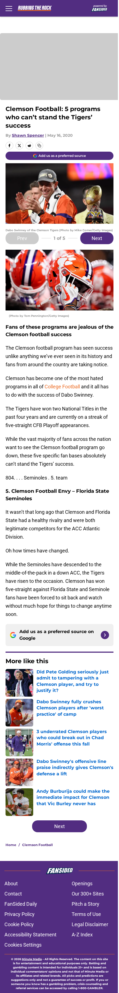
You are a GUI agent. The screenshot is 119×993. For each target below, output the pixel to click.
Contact (13, 894)
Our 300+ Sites (88, 894)
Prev (22, 238)
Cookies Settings (23, 945)
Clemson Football (37, 845)
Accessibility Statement (30, 934)
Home (11, 845)
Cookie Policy (19, 924)
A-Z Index (82, 934)
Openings (82, 883)
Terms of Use (86, 914)
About (11, 883)
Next (97, 238)
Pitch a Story (85, 904)
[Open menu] (9, 8)
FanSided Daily (20, 904)
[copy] (39, 145)
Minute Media (32, 959)
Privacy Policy (19, 914)
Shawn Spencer (28, 135)
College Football (62, 386)
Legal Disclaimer (90, 924)
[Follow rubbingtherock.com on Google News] (105, 635)
